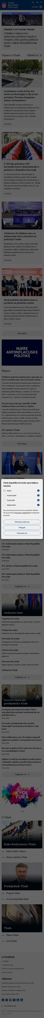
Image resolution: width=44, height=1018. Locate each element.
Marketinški (11, 505)
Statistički (11, 500)
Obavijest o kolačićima (22, 513)
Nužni (9, 491)
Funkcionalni (11, 495)
